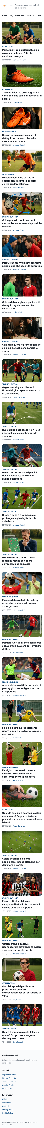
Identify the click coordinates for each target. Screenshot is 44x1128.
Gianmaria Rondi (19, 187)
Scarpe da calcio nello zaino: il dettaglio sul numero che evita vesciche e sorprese (19, 138)
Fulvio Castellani (19, 397)
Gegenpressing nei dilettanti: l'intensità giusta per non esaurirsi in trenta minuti (21, 390)
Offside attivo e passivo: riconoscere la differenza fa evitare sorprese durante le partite (21, 947)
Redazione (6, 1103)
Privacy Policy (7, 1109)
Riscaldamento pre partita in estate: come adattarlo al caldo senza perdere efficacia (19, 180)
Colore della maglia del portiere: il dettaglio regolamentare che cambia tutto (21, 305)
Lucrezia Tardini (19, 145)
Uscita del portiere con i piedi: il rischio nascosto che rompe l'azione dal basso (19, 475)
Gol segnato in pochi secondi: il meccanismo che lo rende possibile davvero (22, 223)
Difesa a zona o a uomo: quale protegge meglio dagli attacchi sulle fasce (19, 518)
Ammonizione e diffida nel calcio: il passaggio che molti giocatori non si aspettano (21, 688)
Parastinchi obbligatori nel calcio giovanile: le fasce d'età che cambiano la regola (20, 53)
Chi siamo (6, 1099)
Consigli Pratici (9, 132)
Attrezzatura (8, 47)
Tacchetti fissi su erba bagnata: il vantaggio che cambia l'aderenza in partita (22, 95)
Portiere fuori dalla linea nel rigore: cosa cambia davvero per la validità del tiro (22, 645)
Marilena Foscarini (19, 60)
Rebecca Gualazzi (19, 270)
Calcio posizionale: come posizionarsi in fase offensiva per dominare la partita (21, 861)
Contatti (5, 1106)
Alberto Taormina (19, 355)
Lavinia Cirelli (17, 102)
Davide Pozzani (18, 440)
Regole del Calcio (17, 15)
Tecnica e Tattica (10, 384)
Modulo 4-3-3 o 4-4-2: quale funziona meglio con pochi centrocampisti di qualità (18, 560)
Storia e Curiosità (35, 15)
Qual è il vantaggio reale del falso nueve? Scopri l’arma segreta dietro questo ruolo (20, 1035)
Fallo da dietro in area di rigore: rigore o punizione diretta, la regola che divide (21, 731)
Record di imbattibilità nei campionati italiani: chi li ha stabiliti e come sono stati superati (21, 904)
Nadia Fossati (17, 653)
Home (4, 15)
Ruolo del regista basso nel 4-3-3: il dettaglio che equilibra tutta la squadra (21, 433)
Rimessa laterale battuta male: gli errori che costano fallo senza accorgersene (20, 603)
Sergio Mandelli (18, 999)
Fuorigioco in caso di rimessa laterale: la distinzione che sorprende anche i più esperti (18, 773)
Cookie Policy (7, 1113)
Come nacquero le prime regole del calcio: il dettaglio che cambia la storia (21, 347)
